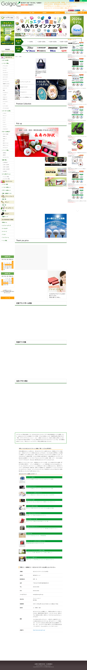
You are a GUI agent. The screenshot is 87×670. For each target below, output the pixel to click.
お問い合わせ (57, 12)
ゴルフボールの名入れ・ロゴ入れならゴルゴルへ (43, 665)
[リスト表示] (81, 13)
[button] (77, 42)
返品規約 (44, 12)
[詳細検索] (79, 13)
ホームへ (6, 12)
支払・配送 (31, 12)
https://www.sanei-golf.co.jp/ (39, 630)
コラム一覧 (7, 297)
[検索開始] (76, 13)
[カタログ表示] (83, 13)
